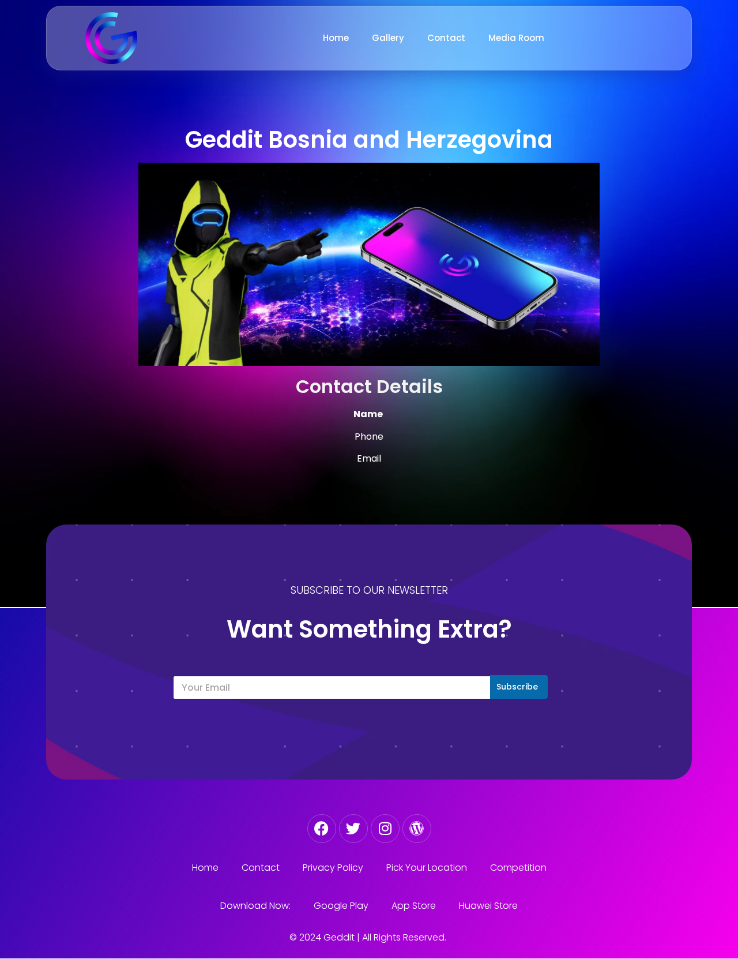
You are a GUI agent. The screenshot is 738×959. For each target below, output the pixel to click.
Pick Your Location (426, 867)
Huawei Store (488, 905)
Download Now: (255, 905)
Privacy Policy (333, 867)
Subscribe (517, 686)
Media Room (516, 38)
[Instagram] (385, 828)
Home (336, 38)
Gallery (388, 38)
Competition (518, 867)
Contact (446, 38)
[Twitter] (353, 828)
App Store (413, 905)
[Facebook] (321, 828)
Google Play (341, 905)
